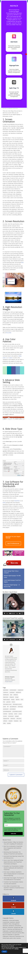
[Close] (26, 54)
